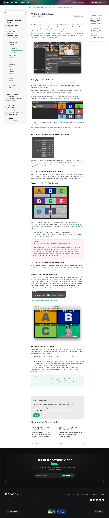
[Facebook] (94, 500)
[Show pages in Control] (8, 87)
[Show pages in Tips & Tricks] (5, 105)
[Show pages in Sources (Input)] (5, 31)
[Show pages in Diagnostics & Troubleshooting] (5, 112)
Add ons (10, 92)
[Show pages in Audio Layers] (8, 39)
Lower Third (12, 55)
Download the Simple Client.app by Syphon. (44, 300)
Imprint (68, 494)
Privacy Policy (76, 494)
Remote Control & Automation (15, 98)
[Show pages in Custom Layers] (5, 100)
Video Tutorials (11, 23)
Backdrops (12, 64)
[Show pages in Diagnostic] (8, 85)
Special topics (10, 107)
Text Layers (12, 57)
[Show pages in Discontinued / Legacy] (5, 114)
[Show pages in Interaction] (8, 66)
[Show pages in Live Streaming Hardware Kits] (5, 110)
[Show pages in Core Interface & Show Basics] (5, 29)
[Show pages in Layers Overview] (6, 37)
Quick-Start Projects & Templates (12, 26)
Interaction (12, 66)
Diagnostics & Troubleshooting (15, 112)
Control (11, 87)
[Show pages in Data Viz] (8, 73)
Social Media (10, 103)
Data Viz (11, 73)
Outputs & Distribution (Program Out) (13, 95)
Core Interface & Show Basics (15, 29)
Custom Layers (11, 100)
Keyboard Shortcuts (50, 165)
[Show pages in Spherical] (8, 80)
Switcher (11, 44)
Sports (11, 69)
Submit (36, 415)
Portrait (11, 78)
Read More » (35, 439)
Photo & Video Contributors (97, 494)
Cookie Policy (85, 494)
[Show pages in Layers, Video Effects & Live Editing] (5, 33)
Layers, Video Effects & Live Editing (12, 34)
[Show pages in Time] (8, 62)
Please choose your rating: (40, 408)
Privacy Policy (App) (12, 120)
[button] (12, 511)
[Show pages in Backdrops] (8, 64)
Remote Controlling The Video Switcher (97, 27)
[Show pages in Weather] (8, 71)
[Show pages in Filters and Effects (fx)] (6, 90)
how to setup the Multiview (51, 270)
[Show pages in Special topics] (5, 107)
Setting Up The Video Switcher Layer (96, 16)
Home (30, 7)
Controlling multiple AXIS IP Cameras (97, 38)
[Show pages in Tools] (8, 83)
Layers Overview (12, 37)
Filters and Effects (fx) (14, 90)
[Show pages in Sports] (8, 69)
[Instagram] (91, 500)
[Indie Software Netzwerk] (52, 511)
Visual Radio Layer (15, 53)
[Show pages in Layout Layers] (8, 42)
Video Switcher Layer (16, 50)
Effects (11, 76)
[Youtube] (97, 500)
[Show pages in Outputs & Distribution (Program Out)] (5, 94)
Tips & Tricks (10, 105)
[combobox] (15, 13)
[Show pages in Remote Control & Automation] (5, 98)
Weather (11, 71)
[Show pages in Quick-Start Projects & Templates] (5, 25)
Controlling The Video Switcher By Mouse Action (97, 24)
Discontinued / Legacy (13, 114)
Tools (10, 83)
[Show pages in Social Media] (5, 103)
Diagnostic (12, 85)
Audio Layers (12, 39)
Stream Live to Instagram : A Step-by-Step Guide (69, 428)
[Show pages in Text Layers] (8, 57)
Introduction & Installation (14, 20)
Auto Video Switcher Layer (15, 47)
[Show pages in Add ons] (6, 92)
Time (10, 62)
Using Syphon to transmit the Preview (97, 34)
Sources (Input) (11, 31)
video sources (50, 90)
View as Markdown (78, 16)
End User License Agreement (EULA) (12, 117)
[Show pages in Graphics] (8, 59)
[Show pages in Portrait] (8, 78)
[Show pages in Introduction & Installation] (5, 20)
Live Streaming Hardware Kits (15, 110)
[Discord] (103, 500)
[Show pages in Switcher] (8, 44)
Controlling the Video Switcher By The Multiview (97, 31)
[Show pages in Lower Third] (8, 55)
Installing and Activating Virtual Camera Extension (43, 428)
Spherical (11, 80)
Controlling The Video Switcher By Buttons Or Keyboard (97, 20)
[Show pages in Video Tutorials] (5, 22)
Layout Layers (13, 42)
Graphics (11, 60)
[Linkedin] (100, 500)
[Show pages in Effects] (8, 76)
